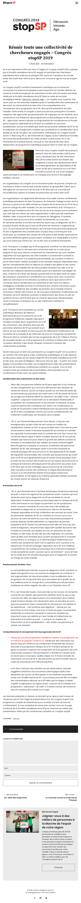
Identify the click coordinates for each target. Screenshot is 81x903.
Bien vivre (16, 718)
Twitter (46, 898)
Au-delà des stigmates (15, 796)
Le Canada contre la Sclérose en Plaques (60, 797)
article (6, 364)
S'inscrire (58, 867)
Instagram (40, 898)
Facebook (35, 898)
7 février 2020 (34, 63)
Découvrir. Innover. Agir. (34, 99)
